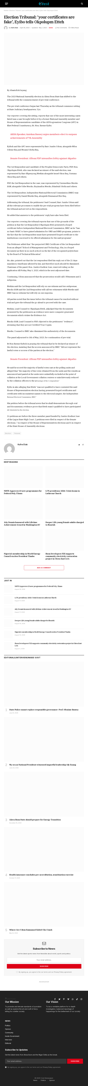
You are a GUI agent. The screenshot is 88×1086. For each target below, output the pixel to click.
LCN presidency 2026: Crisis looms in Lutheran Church (62, 492)
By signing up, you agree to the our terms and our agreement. (45, 972)
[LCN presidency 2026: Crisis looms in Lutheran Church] (64, 477)
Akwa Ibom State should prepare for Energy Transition (35, 820)
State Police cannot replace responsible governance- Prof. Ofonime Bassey (43, 710)
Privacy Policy (59, 972)
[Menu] (6, 3)
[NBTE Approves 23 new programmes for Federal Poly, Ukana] (23, 477)
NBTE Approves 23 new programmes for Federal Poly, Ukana (23, 492)
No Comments (62, 28)
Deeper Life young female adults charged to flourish (64, 523)
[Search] (82, 3)
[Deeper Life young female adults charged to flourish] (64, 508)
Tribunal (17, 433)
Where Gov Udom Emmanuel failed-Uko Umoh (30, 930)
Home (6, 10)
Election (8, 433)
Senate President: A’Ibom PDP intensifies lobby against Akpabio (43, 158)
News (51, 28)
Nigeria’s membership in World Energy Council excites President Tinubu (22, 555)
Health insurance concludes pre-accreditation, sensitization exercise (41, 875)
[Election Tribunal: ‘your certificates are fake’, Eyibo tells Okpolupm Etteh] (44, 59)
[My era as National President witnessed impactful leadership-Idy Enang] (44, 739)
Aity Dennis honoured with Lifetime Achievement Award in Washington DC (22, 523)
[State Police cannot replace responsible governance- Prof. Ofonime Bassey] (44, 684)
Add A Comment (44, 568)
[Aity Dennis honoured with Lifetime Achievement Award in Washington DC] (23, 508)
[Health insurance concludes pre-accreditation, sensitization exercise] (44, 849)
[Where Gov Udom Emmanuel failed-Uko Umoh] (44, 904)
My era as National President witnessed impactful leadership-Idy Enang (42, 765)
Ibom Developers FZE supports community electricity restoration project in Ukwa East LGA (61, 556)
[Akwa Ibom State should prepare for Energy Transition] (44, 794)
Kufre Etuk (14, 28)
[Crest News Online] (44, 3)
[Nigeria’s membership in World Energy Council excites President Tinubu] (23, 540)
